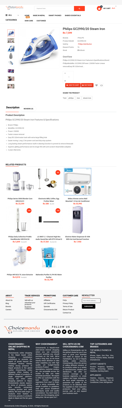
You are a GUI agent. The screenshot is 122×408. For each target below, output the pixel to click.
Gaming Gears (103, 371)
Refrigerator (108, 382)
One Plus (105, 355)
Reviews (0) (28, 109)
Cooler (92, 380)
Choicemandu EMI (50, 310)
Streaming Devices (105, 369)
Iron (109, 380)
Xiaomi (92, 358)
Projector (101, 367)
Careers (8, 310)
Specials (47, 306)
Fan (97, 380)
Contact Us (67, 313)
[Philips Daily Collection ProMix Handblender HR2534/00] (20, 220)
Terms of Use (67, 306)
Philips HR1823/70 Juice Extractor (20, 275)
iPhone (92, 355)
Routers (93, 367)
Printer (92, 369)
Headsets (93, 371)
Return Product (68, 310)
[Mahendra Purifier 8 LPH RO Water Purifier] (49, 258)
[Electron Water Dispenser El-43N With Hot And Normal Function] (78, 220)
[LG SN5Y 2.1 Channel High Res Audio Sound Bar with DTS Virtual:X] (49, 220)
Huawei (99, 358)
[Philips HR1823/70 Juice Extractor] (20, 258)
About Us (9, 300)
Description (12, 107)
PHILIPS (81, 38)
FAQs (65, 300)
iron (78, 98)
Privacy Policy (68, 303)
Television (103, 380)
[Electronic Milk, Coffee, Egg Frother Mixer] (49, 182)
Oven (101, 382)
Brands (8, 306)
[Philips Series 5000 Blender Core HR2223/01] (20, 182)
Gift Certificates (49, 303)
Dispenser (109, 378)
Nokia (105, 358)
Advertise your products (30, 303)
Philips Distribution (85, 44)
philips (71, 98)
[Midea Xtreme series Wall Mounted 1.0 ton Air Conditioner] (78, 182)
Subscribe (88, 306)
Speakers (110, 367)
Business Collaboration (30, 308)
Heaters (93, 378)
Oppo (98, 355)
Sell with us (29, 300)
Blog (7, 303)
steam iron (87, 98)
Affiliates (47, 300)
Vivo (111, 355)
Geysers (101, 378)
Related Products (16, 164)
